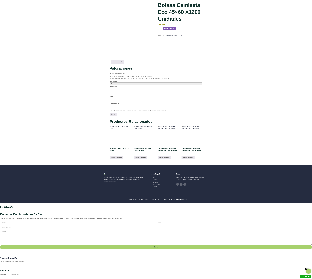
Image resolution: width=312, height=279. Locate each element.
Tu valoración (114, 86)
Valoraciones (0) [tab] (117, 62)
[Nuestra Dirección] (2, 253)
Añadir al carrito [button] (116, 157)
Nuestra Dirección (8, 258)
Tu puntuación (114, 81)
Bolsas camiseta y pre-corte (173, 35)
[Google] (184, 184)
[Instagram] (181, 184)
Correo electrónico (115, 103)
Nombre (112, 96)
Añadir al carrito (169, 28)
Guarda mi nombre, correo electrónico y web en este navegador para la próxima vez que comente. (139, 110)
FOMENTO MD (180, 199)
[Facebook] (177, 184)
